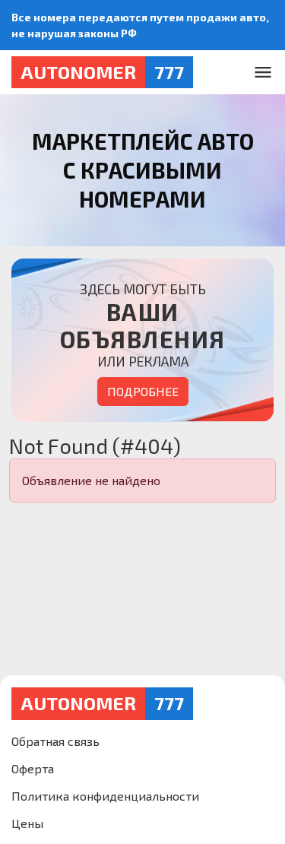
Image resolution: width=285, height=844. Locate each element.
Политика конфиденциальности (105, 795)
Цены (27, 823)
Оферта (32, 768)
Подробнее (143, 391)
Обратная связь (55, 741)
